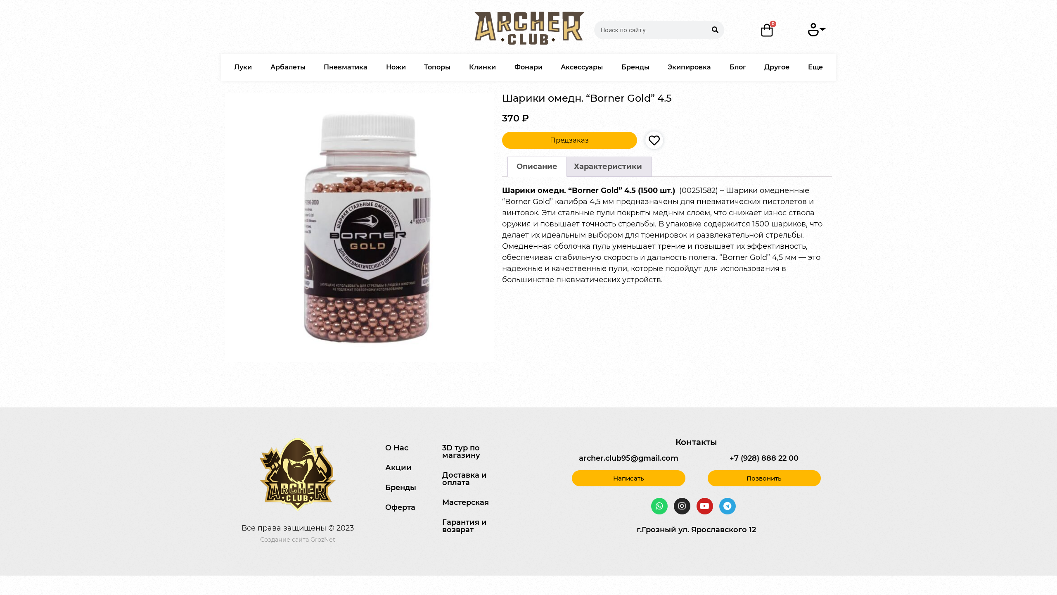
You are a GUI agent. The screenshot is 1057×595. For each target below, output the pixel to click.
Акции (398, 467)
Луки (243, 67)
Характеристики (608, 166)
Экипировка (689, 67)
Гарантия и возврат (464, 526)
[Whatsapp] (659, 506)
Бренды (635, 67)
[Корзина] (767, 30)
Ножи (396, 67)
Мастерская (465, 502)
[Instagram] (682, 506)
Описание (537, 166)
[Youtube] (705, 506)
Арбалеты (288, 67)
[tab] (537, 167)
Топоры (437, 67)
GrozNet (322, 539)
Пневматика (345, 67)
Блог (738, 67)
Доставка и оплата (464, 479)
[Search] (715, 30)
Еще (815, 67)
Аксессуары (582, 67)
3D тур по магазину (461, 451)
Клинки (482, 67)
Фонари (528, 67)
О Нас (396, 447)
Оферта (400, 507)
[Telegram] (727, 506)
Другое (776, 67)
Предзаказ (569, 140)
